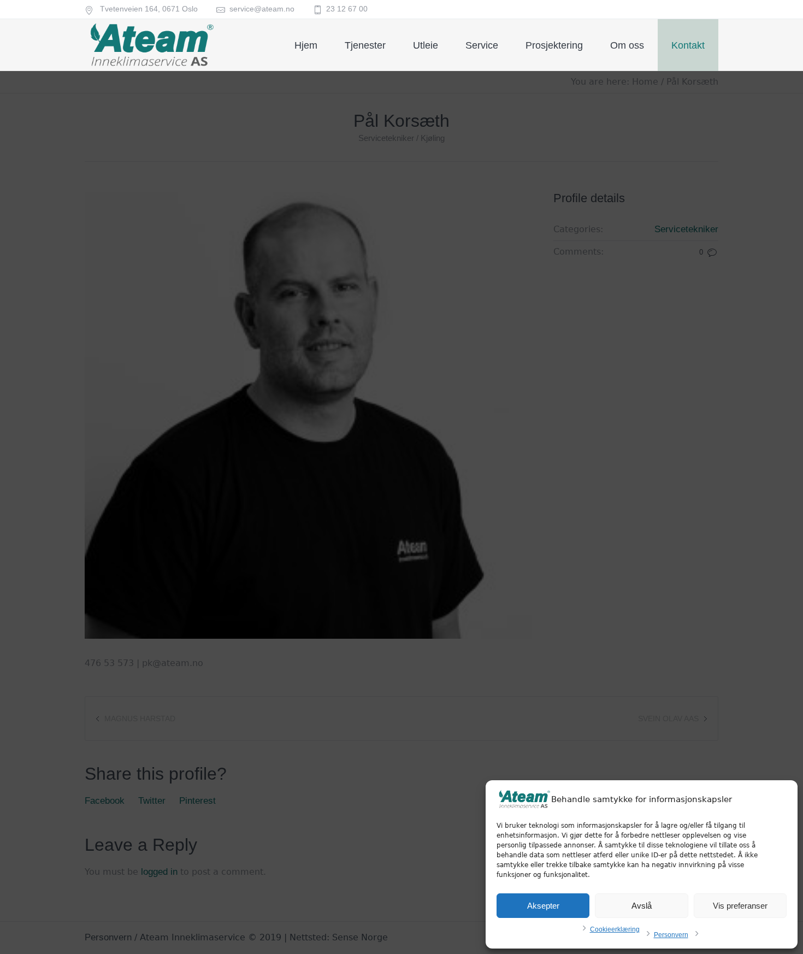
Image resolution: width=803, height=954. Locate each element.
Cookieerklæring (615, 929)
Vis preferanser (740, 905)
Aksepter (543, 905)
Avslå (641, 905)
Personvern (671, 935)
